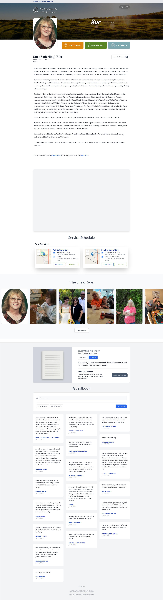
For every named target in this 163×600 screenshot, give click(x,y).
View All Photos (81, 330)
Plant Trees (72, 264)
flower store (84, 155)
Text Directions (59, 264)
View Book (83, 357)
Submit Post (121, 406)
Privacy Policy (76, 591)
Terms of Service (86, 591)
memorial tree (56, 155)
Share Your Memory (119, 375)
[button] (44, 254)
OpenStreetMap (83, 594)
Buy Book (93, 357)
